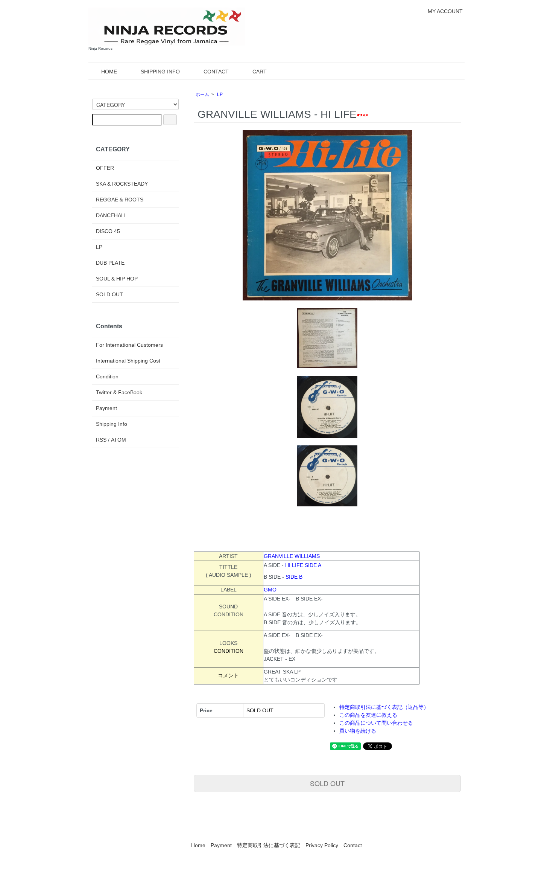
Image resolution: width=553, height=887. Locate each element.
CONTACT (216, 72)
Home (198, 845)
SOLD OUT (327, 783)
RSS (101, 440)
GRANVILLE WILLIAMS (292, 556)
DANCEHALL (111, 215)
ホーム (202, 94)
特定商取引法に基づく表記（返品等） (384, 707)
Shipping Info (111, 424)
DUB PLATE (110, 263)
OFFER (105, 168)
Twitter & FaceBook (119, 392)
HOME (109, 72)
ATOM (118, 440)
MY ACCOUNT (445, 11)
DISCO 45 (108, 231)
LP (220, 94)
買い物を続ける (357, 731)
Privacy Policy (321, 845)
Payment (106, 408)
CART (259, 72)
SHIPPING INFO (160, 72)
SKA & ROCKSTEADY (122, 184)
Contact (352, 845)
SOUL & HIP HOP (117, 279)
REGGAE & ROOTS (119, 200)
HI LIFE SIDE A (303, 565)
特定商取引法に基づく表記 (268, 845)
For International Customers (129, 345)
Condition (107, 376)
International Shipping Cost (128, 361)
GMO (270, 590)
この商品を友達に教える (368, 715)
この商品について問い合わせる (376, 723)
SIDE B (294, 577)
